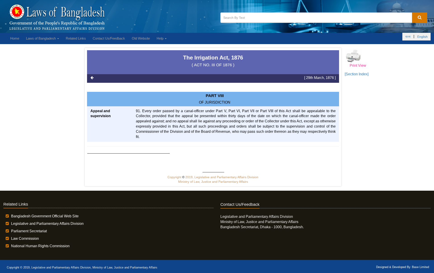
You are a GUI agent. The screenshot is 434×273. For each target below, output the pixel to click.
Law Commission (25, 238)
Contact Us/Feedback (109, 38)
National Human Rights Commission (40, 246)
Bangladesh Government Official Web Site (45, 216)
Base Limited (420, 267)
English (422, 36)
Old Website (141, 38)
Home (14, 38)
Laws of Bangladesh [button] (41, 38)
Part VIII (215, 95)
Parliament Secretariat (29, 231)
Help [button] (160, 38)
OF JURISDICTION (214, 102)
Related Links (76, 38)
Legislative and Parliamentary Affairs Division (47, 224)
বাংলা (407, 36)
